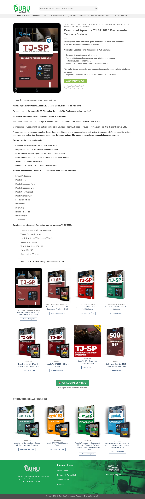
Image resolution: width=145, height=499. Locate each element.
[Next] (131, 431)
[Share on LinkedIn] (82, 87)
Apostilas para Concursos (29, 16)
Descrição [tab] (17, 100)
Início (66, 24)
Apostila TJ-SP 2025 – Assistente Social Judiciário (87, 308)
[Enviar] (96, 8)
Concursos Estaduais (92, 24)
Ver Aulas (87, 367)
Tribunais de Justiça (113, 24)
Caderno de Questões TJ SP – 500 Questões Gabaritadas (117, 365)
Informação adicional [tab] (33, 100)
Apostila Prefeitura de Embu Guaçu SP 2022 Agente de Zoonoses (27, 444)
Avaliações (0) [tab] (50, 100)
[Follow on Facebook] (124, 1)
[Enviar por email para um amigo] (74, 87)
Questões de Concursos (78, 16)
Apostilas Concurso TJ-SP (53, 262)
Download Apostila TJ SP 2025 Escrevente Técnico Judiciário (28, 313)
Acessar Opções (75, 81)
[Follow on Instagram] (126, 1)
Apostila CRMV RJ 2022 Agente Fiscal (57, 444)
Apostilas (75, 24)
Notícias (110, 16)
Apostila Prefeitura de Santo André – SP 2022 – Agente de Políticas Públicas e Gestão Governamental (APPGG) (87, 446)
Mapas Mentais (121, 16)
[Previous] (13, 431)
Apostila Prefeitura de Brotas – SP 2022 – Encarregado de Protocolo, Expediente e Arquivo (117, 445)
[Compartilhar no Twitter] (70, 87)
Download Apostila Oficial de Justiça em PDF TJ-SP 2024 (28, 365)
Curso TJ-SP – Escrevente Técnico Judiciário (87, 362)
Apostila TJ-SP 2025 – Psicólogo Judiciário (116, 308)
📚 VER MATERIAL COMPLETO (72, 383)
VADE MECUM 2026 (98, 16)
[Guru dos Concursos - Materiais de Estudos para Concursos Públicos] (24, 8)
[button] (16, 90)
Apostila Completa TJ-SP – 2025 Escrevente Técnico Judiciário (57, 308)
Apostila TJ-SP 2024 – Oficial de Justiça (57, 365)
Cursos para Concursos (54, 16)
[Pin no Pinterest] (78, 87)
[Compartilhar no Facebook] (66, 87)
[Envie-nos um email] (131, 1)
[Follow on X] (128, 1)
